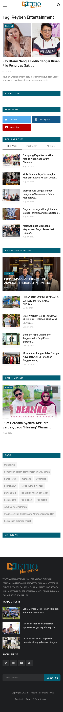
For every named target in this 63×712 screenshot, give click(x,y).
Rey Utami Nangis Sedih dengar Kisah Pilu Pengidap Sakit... (31, 63)
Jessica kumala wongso (32, 485)
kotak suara (10, 499)
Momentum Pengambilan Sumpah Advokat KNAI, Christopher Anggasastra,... (41, 357)
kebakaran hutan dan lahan (34, 492)
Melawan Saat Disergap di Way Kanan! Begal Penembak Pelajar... (38, 229)
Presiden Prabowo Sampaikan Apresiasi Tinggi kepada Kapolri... (40, 625)
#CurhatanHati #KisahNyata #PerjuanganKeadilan (29, 513)
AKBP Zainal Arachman (15, 506)
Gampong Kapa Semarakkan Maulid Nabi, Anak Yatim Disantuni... (38, 159)
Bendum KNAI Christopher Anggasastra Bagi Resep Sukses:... (37, 338)
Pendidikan (26, 499)
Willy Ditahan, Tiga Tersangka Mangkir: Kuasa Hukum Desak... (40, 176)
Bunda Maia (10, 492)
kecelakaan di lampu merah (18, 520)
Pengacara (42, 499)
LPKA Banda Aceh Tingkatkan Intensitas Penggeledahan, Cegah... (41, 640)
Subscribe (52, 677)
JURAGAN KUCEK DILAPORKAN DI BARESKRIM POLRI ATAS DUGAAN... (41, 301)
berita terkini (10, 478)
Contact (19, 698)
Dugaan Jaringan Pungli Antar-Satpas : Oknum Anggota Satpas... (41, 211)
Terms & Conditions (36, 698)
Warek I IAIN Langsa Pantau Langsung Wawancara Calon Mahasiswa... (38, 194)
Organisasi (41, 478)
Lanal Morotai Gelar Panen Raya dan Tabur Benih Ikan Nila (40, 611)
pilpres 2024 (10, 485)
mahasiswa (9, 464)
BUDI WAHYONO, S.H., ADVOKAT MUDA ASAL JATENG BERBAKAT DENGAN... (40, 319)
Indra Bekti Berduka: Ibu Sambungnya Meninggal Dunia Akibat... (31, 425)
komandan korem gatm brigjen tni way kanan (27, 471)
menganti (26, 478)
